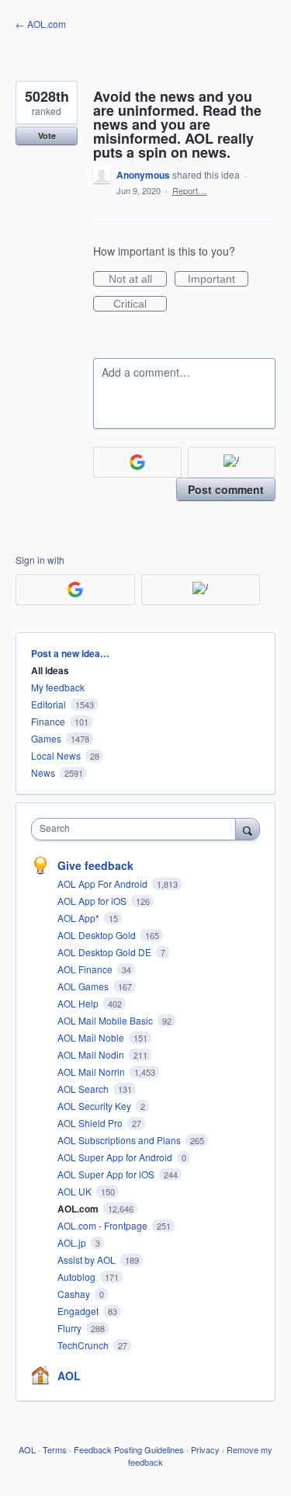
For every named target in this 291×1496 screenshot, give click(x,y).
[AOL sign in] (232, 462)
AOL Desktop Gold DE (105, 951)
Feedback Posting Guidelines (129, 1449)
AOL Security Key (95, 1105)
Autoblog (77, 1276)
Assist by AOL (87, 1259)
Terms (55, 1449)
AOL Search (84, 1088)
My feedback (58, 687)
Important (218, 280)
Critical (140, 304)
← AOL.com (41, 23)
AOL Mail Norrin (92, 1071)
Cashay (74, 1293)
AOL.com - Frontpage (103, 1225)
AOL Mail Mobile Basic (106, 1020)
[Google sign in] (137, 462)
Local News (56, 755)
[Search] (247, 829)
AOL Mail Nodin (91, 1054)
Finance (48, 721)
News (43, 772)
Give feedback (95, 865)
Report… (189, 190)
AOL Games (84, 986)
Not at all (138, 280)
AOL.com (79, 1209)
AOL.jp (72, 1242)
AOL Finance (86, 969)
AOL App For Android (103, 883)
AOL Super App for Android (116, 1157)
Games (46, 738)
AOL (69, 1375)
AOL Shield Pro (91, 1122)
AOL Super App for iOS (107, 1174)
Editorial (48, 704)
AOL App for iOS (93, 900)
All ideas (50, 670)
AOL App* (79, 917)
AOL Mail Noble (91, 1037)
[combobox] (137, 829)
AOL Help (79, 1003)
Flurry (70, 1327)
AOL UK (75, 1191)
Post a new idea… (70, 653)
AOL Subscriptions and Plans (120, 1139)
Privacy (205, 1449)
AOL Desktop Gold (97, 934)
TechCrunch (84, 1345)
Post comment (226, 489)
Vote (47, 135)
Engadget (79, 1310)
